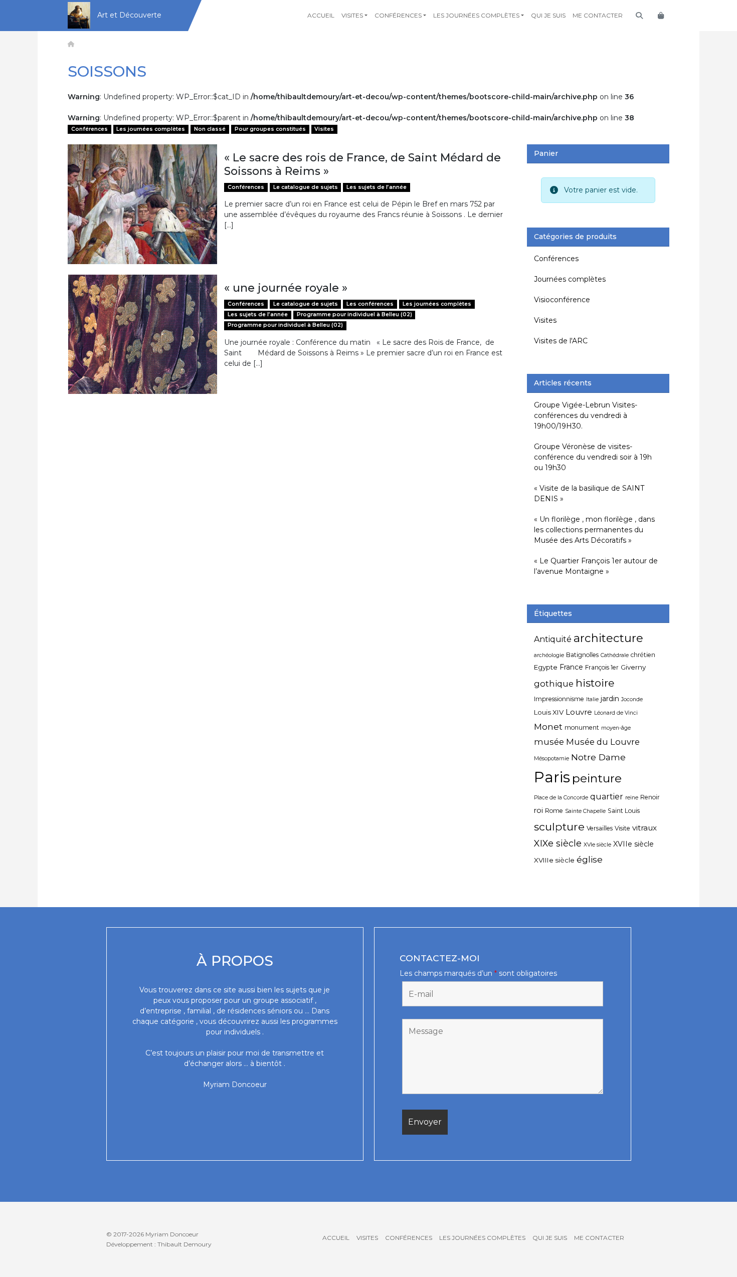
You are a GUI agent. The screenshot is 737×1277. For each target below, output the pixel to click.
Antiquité (553, 639)
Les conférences (370, 304)
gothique (554, 684)
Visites (352, 15)
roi (538, 810)
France (571, 667)
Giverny (633, 667)
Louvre (579, 712)
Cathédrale (615, 655)
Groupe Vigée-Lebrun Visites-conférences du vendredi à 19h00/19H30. (585, 415)
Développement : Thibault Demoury (159, 1244)
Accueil (320, 15)
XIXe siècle (558, 843)
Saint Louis (624, 810)
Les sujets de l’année (376, 187)
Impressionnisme (559, 699)
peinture (597, 778)
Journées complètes (570, 279)
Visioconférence (562, 299)
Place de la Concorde (561, 797)
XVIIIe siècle (554, 860)
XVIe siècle (597, 844)
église (590, 859)
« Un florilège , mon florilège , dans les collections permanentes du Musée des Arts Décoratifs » (594, 530)
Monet (548, 726)
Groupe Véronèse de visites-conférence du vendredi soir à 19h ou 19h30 (593, 457)
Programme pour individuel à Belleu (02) (354, 314)
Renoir (650, 797)
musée (549, 742)
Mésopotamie (551, 758)
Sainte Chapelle (585, 811)
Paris (552, 777)
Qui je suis (548, 15)
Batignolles (582, 655)
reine (631, 797)
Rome (554, 810)
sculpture (559, 826)
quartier (606, 796)
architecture (608, 638)
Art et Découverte (129, 15)
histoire (595, 683)
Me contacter (598, 15)
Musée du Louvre (603, 742)
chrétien (643, 655)
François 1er (602, 667)
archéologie (549, 655)
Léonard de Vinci (616, 713)
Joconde (632, 699)
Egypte (546, 667)
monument (582, 727)
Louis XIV (549, 712)
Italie (592, 699)
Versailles (600, 828)
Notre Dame (598, 757)
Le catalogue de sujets (305, 187)
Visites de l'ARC (561, 340)
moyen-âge (616, 728)
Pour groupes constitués (270, 129)
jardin (610, 698)
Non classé (210, 129)
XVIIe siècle (633, 843)
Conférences (398, 15)
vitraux (644, 827)
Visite (622, 828)
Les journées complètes (476, 15)
